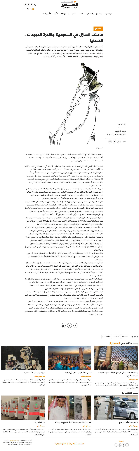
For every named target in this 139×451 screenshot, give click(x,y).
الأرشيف (47, 13)
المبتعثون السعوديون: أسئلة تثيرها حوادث (73, 422)
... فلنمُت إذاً (40, 422)
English (27, 9)
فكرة (81, 13)
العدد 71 (117, 336)
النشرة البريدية (60, 443)
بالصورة (66, 13)
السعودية (115, 343)
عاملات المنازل (106, 336)
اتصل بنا (72, 443)
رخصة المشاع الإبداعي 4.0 (13, 440)
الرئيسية (108, 13)
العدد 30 (125, 336)
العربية (33, 9)
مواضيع (99, 13)
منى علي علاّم (133, 379)
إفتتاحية (89, 13)
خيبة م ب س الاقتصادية (34, 372)
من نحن (81, 443)
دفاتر (74, 13)
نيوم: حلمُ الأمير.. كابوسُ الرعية (78, 372)
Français (30, 9)
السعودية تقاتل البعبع (128, 422)
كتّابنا (56, 13)
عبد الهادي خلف (86, 376)
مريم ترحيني (120, 131)
